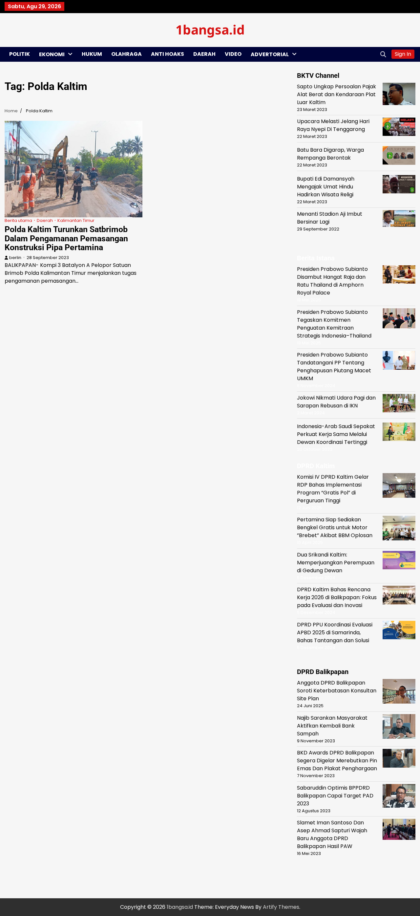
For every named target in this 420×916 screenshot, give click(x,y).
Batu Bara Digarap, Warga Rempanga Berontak (330, 154)
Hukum (92, 54)
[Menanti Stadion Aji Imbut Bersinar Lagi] (399, 219)
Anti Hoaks (167, 54)
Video (233, 54)
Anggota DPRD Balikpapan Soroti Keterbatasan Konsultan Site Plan (336, 690)
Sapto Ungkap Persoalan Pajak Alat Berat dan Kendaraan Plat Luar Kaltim (336, 94)
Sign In (403, 54)
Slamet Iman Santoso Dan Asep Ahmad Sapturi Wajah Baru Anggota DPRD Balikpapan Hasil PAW (332, 834)
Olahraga (126, 54)
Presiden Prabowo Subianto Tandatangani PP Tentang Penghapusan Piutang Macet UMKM (334, 366)
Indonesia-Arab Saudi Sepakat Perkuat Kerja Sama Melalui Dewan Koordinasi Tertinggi (336, 434)
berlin (15, 257)
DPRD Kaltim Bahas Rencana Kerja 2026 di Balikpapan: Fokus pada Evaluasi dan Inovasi (337, 597)
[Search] (383, 54)
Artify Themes (281, 907)
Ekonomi (52, 54)
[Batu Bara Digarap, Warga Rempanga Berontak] (399, 156)
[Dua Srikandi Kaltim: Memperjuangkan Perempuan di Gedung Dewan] (399, 561)
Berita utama (18, 220)
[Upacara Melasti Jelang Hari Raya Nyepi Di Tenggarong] (399, 128)
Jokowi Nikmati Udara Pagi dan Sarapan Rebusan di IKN (336, 401)
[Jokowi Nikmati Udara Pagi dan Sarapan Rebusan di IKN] (399, 404)
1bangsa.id (210, 29)
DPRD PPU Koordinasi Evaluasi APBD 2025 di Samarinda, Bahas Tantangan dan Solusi (334, 632)
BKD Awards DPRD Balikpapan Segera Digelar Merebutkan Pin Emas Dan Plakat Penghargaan (337, 760)
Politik (19, 54)
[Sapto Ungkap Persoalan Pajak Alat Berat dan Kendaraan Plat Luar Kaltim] (399, 95)
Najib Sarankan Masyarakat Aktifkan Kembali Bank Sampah (332, 725)
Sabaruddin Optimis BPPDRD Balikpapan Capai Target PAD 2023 (335, 795)
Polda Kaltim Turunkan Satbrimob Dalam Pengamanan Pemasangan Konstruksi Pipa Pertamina (66, 238)
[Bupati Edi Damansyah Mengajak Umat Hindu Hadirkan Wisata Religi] (399, 185)
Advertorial (270, 54)
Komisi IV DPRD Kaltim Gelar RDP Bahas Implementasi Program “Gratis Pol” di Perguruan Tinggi (333, 488)
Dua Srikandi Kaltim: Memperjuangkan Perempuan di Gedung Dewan (335, 562)
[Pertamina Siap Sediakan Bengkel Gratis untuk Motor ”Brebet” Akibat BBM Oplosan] (399, 529)
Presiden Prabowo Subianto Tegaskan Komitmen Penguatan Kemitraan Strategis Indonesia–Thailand (334, 323)
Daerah (204, 54)
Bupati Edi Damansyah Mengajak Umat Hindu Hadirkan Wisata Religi (325, 186)
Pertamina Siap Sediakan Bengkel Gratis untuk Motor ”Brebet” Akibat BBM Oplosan (334, 527)
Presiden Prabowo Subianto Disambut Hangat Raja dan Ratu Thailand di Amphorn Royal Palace (332, 280)
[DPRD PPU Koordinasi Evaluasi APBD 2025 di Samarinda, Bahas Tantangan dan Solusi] (399, 631)
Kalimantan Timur (75, 220)
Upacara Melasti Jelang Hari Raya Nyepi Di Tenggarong (333, 125)
